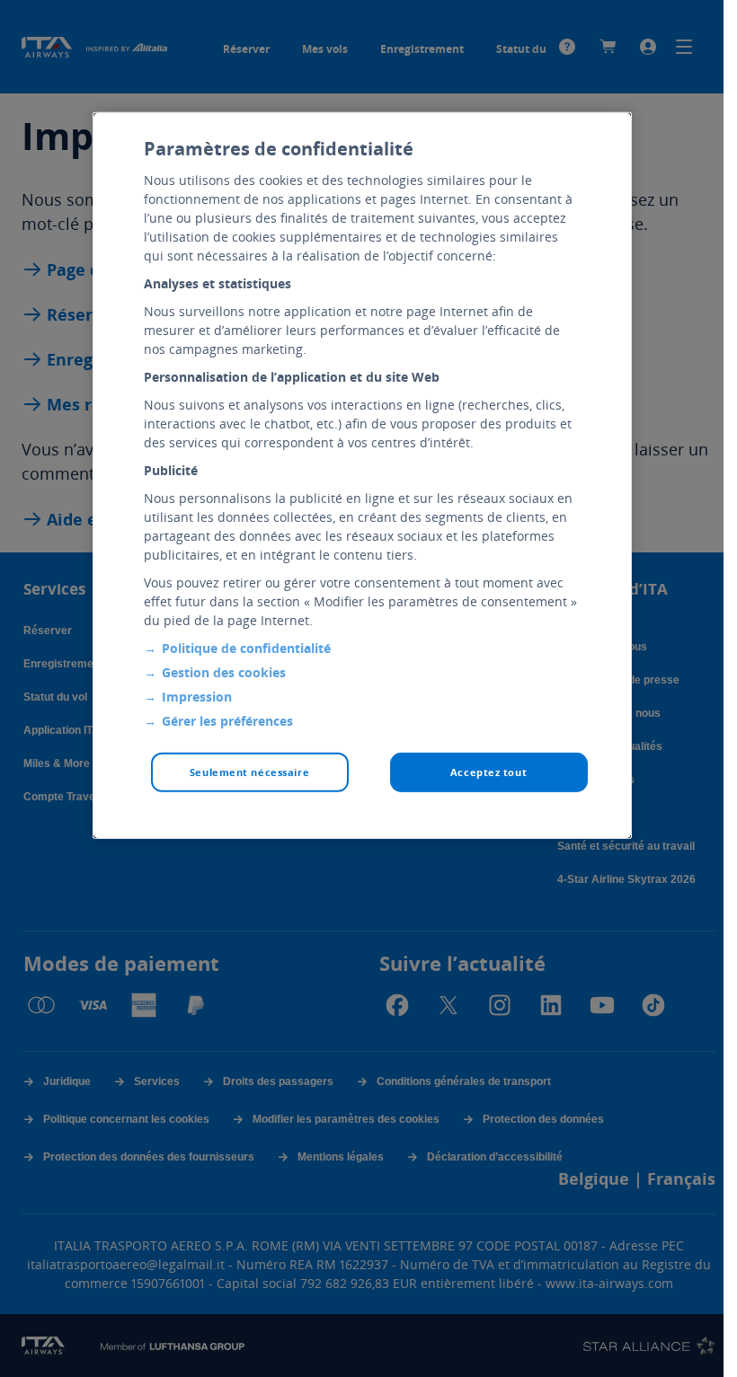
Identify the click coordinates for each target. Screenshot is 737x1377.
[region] (362, 475)
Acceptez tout (488, 772)
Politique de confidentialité (246, 648)
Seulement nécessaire (249, 772)
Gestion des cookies (224, 672)
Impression (197, 696)
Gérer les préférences (227, 720)
